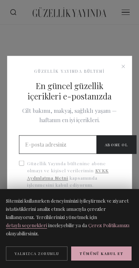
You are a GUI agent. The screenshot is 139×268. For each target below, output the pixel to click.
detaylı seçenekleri (26, 225)
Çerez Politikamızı (108, 225)
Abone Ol (116, 144)
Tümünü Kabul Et (101, 253)
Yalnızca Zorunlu (36, 253)
